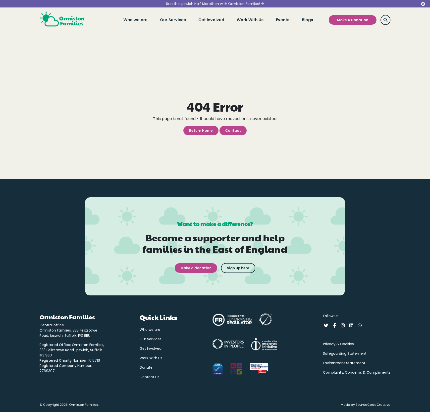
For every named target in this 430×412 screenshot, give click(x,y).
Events (282, 20)
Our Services (173, 20)
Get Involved (211, 20)
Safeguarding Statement (345, 353)
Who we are (135, 20)
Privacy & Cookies (338, 344)
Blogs (307, 20)
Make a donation (196, 268)
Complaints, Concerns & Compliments (356, 372)
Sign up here (238, 268)
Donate (146, 367)
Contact (233, 130)
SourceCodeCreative (373, 404)
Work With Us (250, 20)
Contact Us (149, 376)
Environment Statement (344, 362)
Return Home (201, 130)
